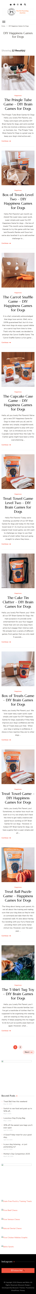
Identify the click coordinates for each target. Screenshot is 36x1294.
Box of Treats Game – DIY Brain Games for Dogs (18, 700)
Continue (5, 141)
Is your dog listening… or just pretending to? (15, 1145)
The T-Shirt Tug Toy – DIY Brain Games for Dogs (18, 993)
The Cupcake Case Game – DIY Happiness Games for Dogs (18, 402)
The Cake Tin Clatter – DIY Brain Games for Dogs (18, 602)
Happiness (18, 95)
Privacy (22, 1290)
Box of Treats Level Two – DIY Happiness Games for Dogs (18, 201)
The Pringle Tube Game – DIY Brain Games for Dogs (18, 104)
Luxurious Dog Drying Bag (14, 1118)
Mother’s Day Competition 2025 (17, 1154)
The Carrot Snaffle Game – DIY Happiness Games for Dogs (18, 303)
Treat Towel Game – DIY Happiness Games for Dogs (18, 798)
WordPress (15, 1290)
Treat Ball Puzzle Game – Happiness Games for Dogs (18, 895)
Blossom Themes (18, 1288)
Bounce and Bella (23, 1282)
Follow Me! (18, 1270)
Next (27, 1052)
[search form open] (25, 5)
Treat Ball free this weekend (15, 1101)
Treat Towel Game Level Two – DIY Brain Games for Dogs (18, 505)
